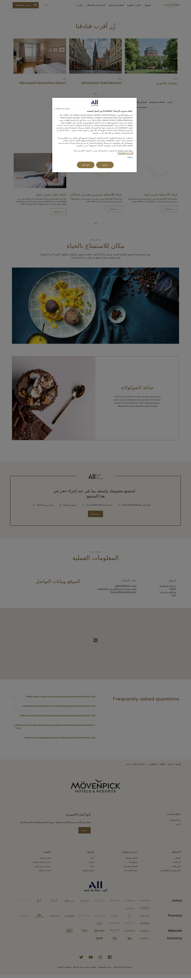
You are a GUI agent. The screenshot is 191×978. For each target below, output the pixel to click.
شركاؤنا (130, 157)
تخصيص (105, 165)
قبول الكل (85, 165)
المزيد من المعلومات (125, 153)
